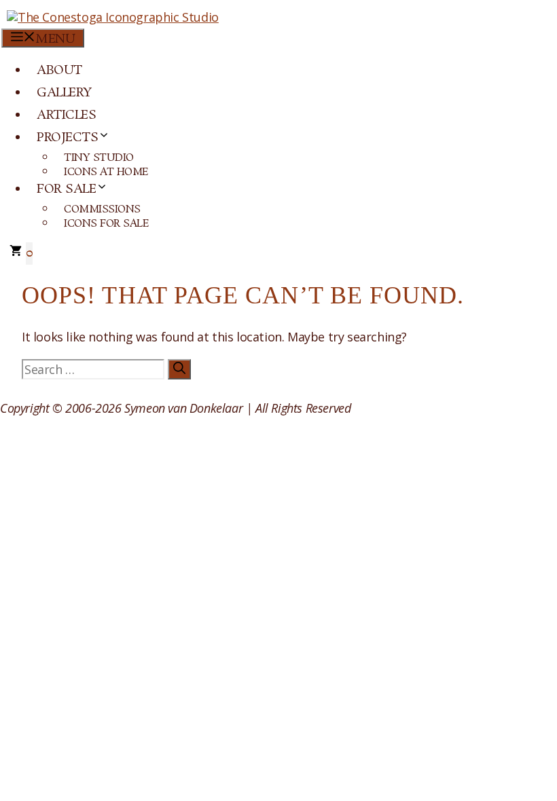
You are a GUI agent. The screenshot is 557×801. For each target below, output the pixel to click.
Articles (66, 115)
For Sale (66, 189)
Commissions (102, 209)
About (59, 70)
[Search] (179, 369)
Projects (67, 138)
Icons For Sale (106, 224)
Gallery (64, 93)
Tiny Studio (99, 158)
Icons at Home (106, 172)
